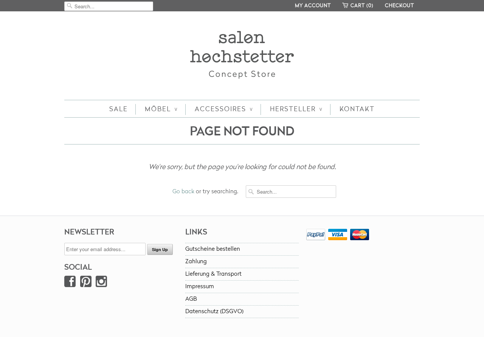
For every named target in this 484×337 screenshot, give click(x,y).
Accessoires (224, 109)
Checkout (399, 6)
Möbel (161, 109)
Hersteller (296, 109)
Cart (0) (362, 6)
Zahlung (196, 261)
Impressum (199, 286)
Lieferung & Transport (213, 274)
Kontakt (357, 109)
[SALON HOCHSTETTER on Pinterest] (86, 283)
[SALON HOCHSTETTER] (242, 56)
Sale (118, 109)
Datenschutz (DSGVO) (214, 311)
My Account (313, 6)
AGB (191, 299)
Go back (183, 191)
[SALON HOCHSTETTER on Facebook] (70, 283)
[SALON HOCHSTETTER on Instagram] (101, 283)
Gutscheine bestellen (212, 249)
